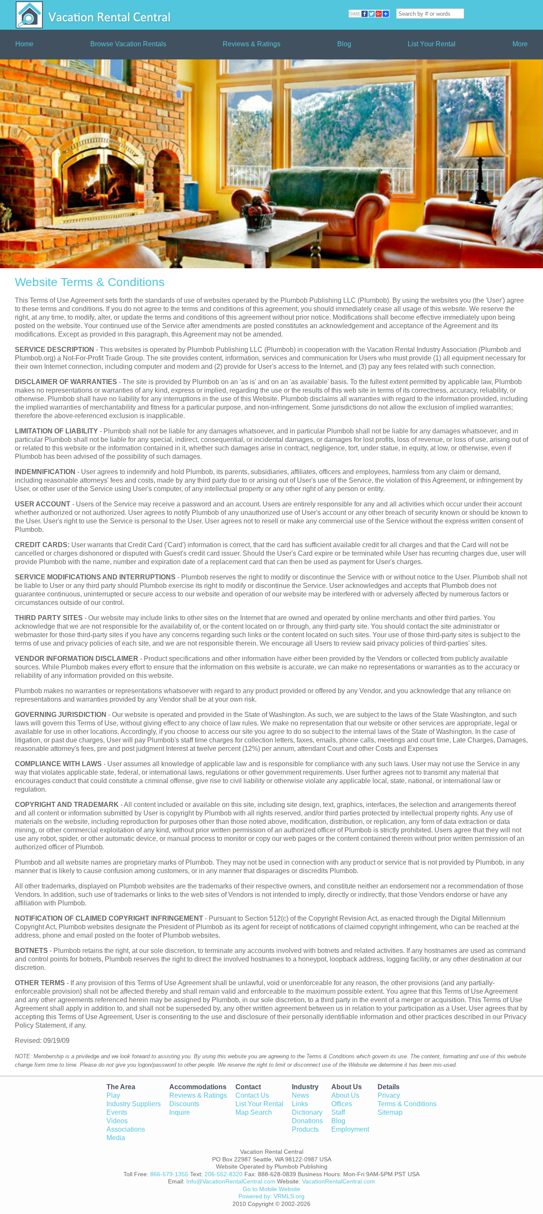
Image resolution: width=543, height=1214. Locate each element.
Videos (117, 1120)
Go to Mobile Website (271, 1189)
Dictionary (307, 1112)
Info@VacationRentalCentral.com (230, 1181)
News (300, 1095)
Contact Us (252, 1095)
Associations (125, 1129)
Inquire (179, 1112)
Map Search (253, 1112)
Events (116, 1112)
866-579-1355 (169, 1174)
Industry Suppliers (133, 1103)
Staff (338, 1112)
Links (300, 1103)
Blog (344, 44)
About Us (345, 1095)
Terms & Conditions (407, 1103)
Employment (350, 1129)
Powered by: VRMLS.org (271, 1196)
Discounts (184, 1103)
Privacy (389, 1095)
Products (305, 1129)
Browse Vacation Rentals (128, 44)
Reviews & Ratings (251, 44)
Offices (341, 1103)
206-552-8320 (223, 1174)
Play (113, 1095)
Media (115, 1137)
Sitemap (390, 1112)
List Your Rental (432, 44)
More (520, 44)
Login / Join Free (496, 13)
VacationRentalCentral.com (338, 1181)
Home (24, 44)
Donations (307, 1120)
